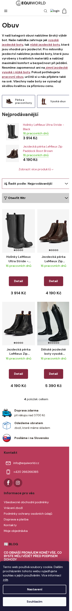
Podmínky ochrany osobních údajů (28, 514)
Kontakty (10, 525)
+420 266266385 (25, 472)
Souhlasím (34, 602)
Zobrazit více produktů (35, 169)
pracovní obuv (12, 77)
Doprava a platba (16, 519)
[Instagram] (17, 482)
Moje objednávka (16, 531)
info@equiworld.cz (26, 463)
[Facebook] (8, 482)
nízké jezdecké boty (45, 45)
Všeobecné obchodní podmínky (26, 502)
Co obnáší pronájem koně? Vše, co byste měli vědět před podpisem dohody (33, 556)
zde (5, 580)
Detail (18, 281)
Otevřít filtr (17, 198)
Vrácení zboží (13, 508)
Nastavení (34, 589)
